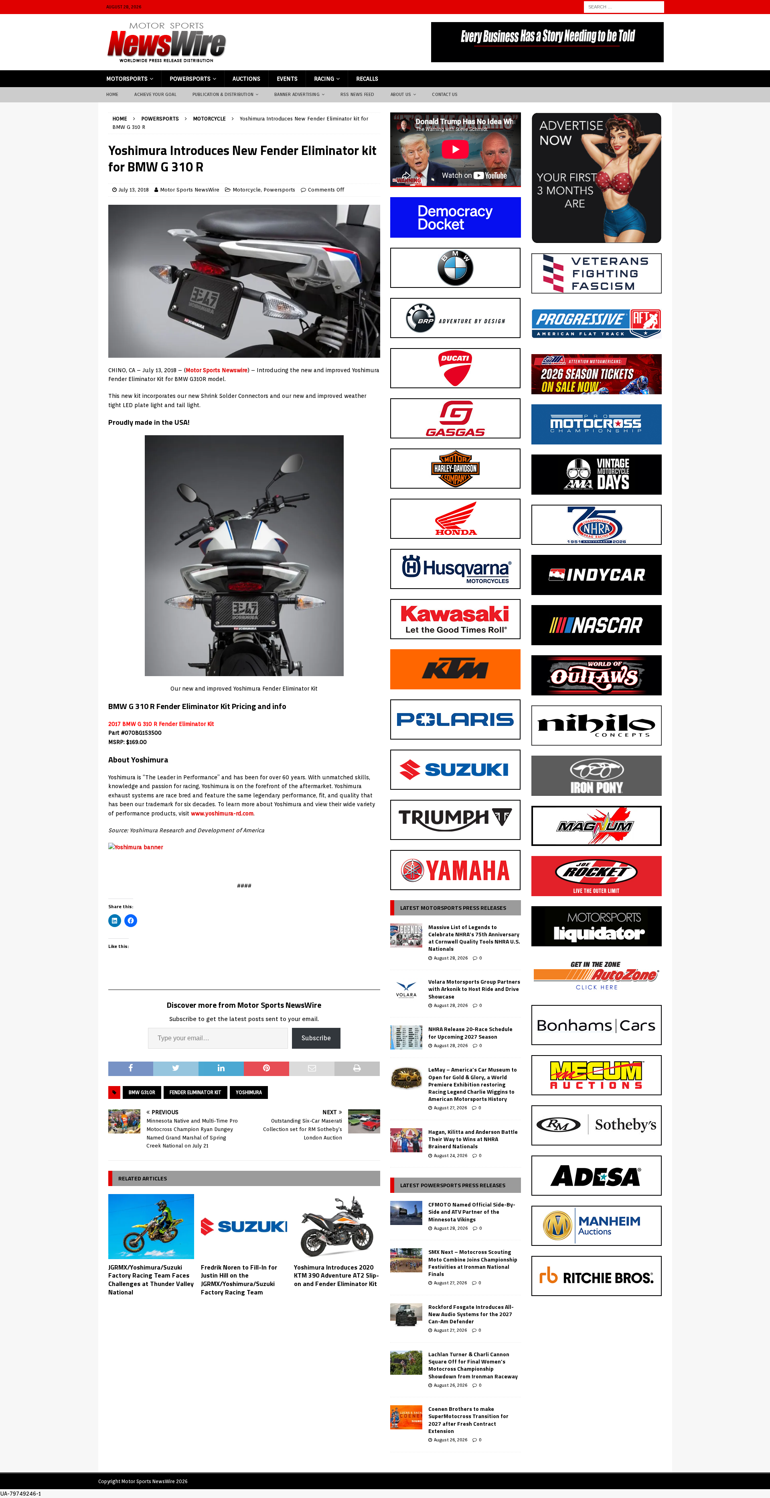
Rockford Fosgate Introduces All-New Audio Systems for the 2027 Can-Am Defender (471, 1313)
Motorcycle (247, 190)
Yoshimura (249, 1092)
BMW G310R (142, 1092)
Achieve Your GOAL (155, 94)
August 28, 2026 (451, 958)
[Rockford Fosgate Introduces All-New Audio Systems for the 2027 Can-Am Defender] (406, 1315)
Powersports (190, 78)
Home (112, 94)
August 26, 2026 (450, 1385)
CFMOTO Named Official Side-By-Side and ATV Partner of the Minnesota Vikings (471, 1211)
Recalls (367, 78)
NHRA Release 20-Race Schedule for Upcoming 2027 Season (470, 1032)
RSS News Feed (357, 94)
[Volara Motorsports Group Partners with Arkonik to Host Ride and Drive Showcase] (406, 990)
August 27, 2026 (450, 1108)
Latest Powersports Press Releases (452, 1185)
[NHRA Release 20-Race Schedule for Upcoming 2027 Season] (406, 1037)
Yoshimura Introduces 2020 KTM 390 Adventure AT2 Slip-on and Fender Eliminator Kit (336, 1275)
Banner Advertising (297, 94)
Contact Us (445, 94)
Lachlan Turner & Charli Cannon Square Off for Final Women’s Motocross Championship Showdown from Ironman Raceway (473, 1365)
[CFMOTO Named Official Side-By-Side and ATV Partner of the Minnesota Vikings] (406, 1213)
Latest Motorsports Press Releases (453, 907)
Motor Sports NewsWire (189, 190)
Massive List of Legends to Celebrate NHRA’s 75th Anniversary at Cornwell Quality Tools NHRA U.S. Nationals (474, 938)
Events (287, 78)
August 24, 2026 (450, 1155)
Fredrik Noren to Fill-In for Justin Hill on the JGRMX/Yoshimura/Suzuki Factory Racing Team (239, 1279)
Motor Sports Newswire (216, 370)
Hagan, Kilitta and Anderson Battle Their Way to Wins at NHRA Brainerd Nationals (473, 1138)
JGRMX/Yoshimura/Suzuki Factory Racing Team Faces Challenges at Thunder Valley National (151, 1279)
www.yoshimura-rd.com (222, 813)
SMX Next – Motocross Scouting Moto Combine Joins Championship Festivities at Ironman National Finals (472, 1262)
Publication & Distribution (222, 94)
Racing (324, 78)
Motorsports (127, 78)
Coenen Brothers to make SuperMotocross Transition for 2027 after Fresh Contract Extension (468, 1419)
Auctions (246, 78)
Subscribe (316, 1038)
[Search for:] (624, 6)
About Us (401, 94)
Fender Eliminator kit (195, 1092)
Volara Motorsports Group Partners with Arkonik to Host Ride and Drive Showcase (474, 988)
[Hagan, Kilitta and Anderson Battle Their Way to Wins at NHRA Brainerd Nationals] (406, 1140)
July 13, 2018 (134, 190)
